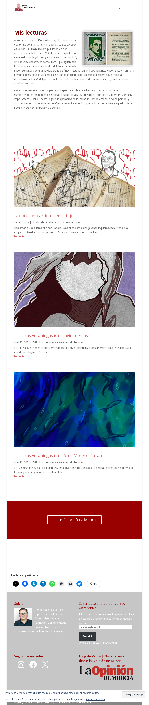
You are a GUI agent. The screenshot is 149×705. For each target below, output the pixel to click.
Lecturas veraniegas (56, 342)
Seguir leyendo (54, 631)
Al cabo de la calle (42, 222)
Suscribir (88, 636)
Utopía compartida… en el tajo (43, 215)
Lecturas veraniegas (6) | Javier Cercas (51, 335)
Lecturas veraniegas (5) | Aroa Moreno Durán (58, 455)
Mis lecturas (73, 222)
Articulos (59, 222)
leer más (19, 236)
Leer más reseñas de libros (74, 519)
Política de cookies (95, 699)
